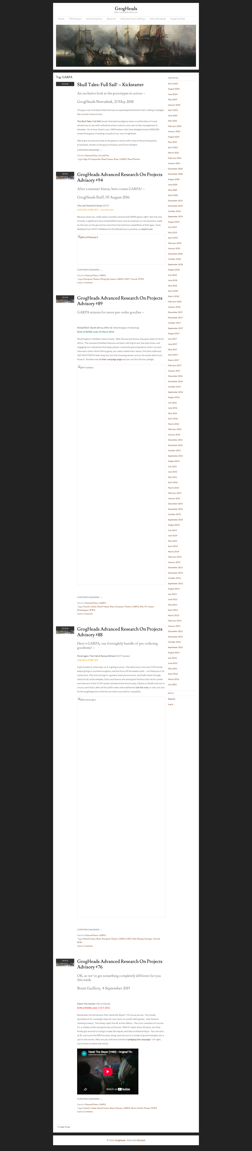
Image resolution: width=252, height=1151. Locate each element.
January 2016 (174, 434)
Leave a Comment (85, 282)
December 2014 (175, 503)
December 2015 (175, 440)
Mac (142, 606)
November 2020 (175, 174)
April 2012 (173, 674)
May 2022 (172, 120)
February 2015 (174, 493)
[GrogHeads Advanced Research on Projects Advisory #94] (65, 178)
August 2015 (174, 461)
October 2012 (174, 642)
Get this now (141, 687)
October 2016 (174, 386)
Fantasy (119, 1108)
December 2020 (175, 168)
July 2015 (172, 466)
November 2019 (175, 206)
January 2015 (174, 498)
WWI (79, 942)
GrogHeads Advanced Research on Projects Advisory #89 (119, 301)
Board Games (107, 159)
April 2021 (173, 147)
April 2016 (173, 418)
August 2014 (174, 525)
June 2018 (172, 280)
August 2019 (174, 222)
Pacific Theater (143, 1108)
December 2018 (175, 253)
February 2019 (174, 243)
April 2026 (173, 83)
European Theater (91, 279)
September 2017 (175, 328)
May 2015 (172, 477)
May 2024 (172, 99)
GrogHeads (126, 9)
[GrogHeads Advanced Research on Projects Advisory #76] (65, 965)
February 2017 (174, 365)
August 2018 (174, 269)
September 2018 (175, 264)
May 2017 (172, 349)
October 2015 (174, 450)
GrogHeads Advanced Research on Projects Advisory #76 (119, 964)
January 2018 (174, 307)
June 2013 (172, 599)
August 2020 (174, 179)
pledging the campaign (139, 1039)
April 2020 (173, 195)
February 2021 (174, 158)
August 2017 (174, 333)
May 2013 (172, 604)
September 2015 (175, 456)
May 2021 (172, 142)
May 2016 (172, 413)
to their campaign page (110, 359)
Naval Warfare (134, 159)
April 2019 (173, 237)
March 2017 (173, 360)
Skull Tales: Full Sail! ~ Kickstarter (110, 85)
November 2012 (175, 636)
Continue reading (89, 150)
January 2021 (174, 163)
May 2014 (172, 541)
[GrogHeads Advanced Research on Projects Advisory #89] (65, 302)
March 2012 (173, 679)
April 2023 (173, 110)
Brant (116, 159)
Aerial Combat (90, 606)
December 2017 (175, 312)
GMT (127, 279)
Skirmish (141, 1140)
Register (171, 699)
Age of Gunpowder (92, 159)
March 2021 (173, 152)
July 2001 (172, 684)
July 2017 (172, 339)
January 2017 (174, 370)
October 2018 (174, 259)
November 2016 (175, 381)
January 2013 (174, 626)
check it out (147, 229)
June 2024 (172, 94)
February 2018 (174, 301)
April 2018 (173, 291)
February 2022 (174, 126)
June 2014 (172, 535)
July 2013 (172, 594)
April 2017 (173, 354)
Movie (133, 1108)
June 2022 (172, 115)
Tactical (133, 279)
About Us (111, 18)
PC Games (149, 606)
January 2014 (174, 562)
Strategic (148, 939)
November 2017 (175, 317)
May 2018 (172, 285)
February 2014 (174, 557)
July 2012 (172, 658)
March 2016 (173, 424)
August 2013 (174, 588)
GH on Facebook (158, 18)
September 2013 (175, 583)
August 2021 (174, 136)
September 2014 (175, 519)
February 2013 (174, 620)
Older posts (65, 1127)
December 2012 (175, 631)
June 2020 (172, 184)
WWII (141, 279)
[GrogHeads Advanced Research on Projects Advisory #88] (65, 633)
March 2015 (173, 487)
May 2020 (172, 190)
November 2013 (175, 573)
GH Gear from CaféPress (132, 18)
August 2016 (174, 397)
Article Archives (94, 18)
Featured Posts (91, 155)
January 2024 (174, 105)
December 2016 (175, 376)
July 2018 (172, 275)
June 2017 (172, 344)
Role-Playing (138, 939)
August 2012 (174, 652)
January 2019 (174, 248)
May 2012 (172, 668)
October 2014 (174, 514)
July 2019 (172, 227)
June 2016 (172, 408)
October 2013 (174, 578)
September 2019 (175, 216)
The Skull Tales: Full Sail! (89, 121)
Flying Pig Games (108, 279)
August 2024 (174, 89)
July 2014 (172, 530)
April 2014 (173, 546)
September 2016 (175, 392)
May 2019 (172, 232)
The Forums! (75, 18)
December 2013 (175, 567)
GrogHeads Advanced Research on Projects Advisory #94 (119, 177)
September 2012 (175, 647)
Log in (170, 704)
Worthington (83, 610)
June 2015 (172, 471)
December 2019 (175, 200)
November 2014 (175, 509)
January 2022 (174, 131)
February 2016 (174, 429)
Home (61, 18)
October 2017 (174, 323)
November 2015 (175, 445)
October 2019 (174, 211)
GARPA (123, 159)
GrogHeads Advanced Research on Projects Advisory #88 (119, 632)
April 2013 (173, 610)
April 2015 (173, 482)
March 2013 (173, 615)
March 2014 (173, 551)
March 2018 (173, 296)
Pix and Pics (104, 155)
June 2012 (172, 663)
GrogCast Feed (177, 18)
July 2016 (172, 402)
